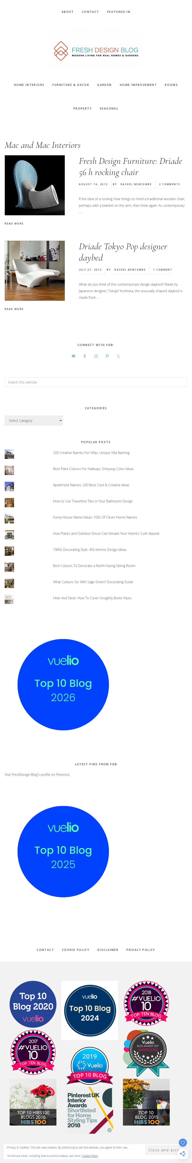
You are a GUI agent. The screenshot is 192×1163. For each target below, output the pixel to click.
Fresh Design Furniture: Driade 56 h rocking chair (130, 166)
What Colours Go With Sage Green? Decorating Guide (93, 582)
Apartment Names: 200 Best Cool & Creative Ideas (91, 485)
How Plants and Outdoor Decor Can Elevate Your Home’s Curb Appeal (106, 533)
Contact (45, 950)
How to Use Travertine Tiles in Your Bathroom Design (93, 501)
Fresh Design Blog (96, 48)
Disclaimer (107, 950)
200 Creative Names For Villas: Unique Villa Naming (91, 452)
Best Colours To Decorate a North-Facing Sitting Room (94, 565)
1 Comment (163, 269)
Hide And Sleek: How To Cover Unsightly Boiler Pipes (92, 598)
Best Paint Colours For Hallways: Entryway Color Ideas (93, 469)
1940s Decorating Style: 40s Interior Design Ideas (89, 549)
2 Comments (169, 184)
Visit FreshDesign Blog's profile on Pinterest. (37, 774)
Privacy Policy (140, 950)
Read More (14, 223)
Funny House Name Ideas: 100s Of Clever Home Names (95, 517)
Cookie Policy (75, 950)
